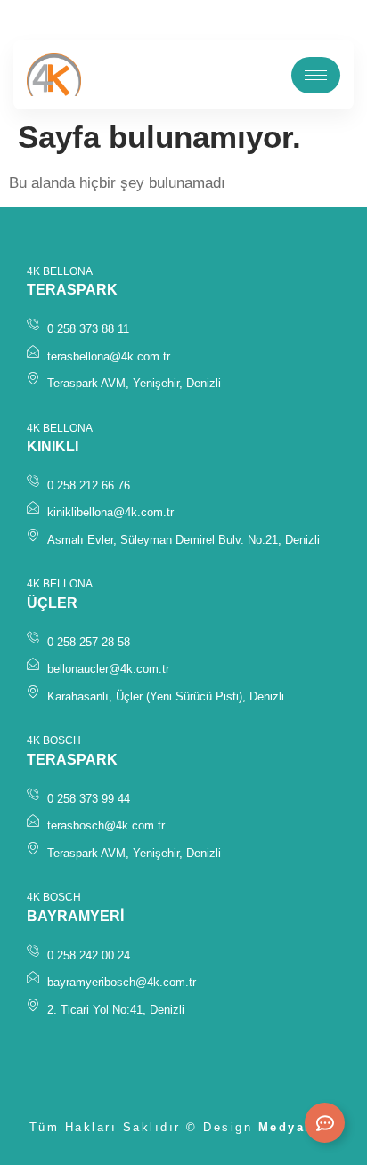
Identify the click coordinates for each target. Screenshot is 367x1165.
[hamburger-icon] (315, 75)
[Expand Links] (325, 1123)
